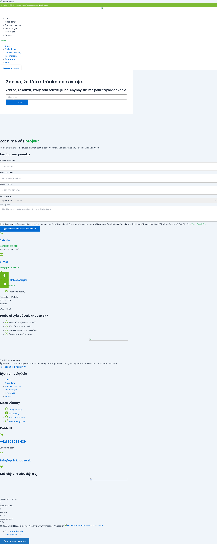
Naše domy (10, 22)
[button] (108, 40)
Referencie (10, 31)
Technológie (11, 28)
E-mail (4, 262)
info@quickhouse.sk (15, 460)
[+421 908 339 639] (1, 435)
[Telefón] (1, 234)
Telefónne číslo (6, 184)
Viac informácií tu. (199, 224)
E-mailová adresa (7, 172)
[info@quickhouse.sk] (1, 453)
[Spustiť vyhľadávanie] (10, 102)
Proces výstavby (13, 25)
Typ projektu (5, 196)
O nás (8, 18)
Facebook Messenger (13, 280)
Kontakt (8, 35)
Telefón (5, 240)
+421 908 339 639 (13, 442)
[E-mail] (1, 255)
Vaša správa (5, 204)
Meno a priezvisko (7, 161)
